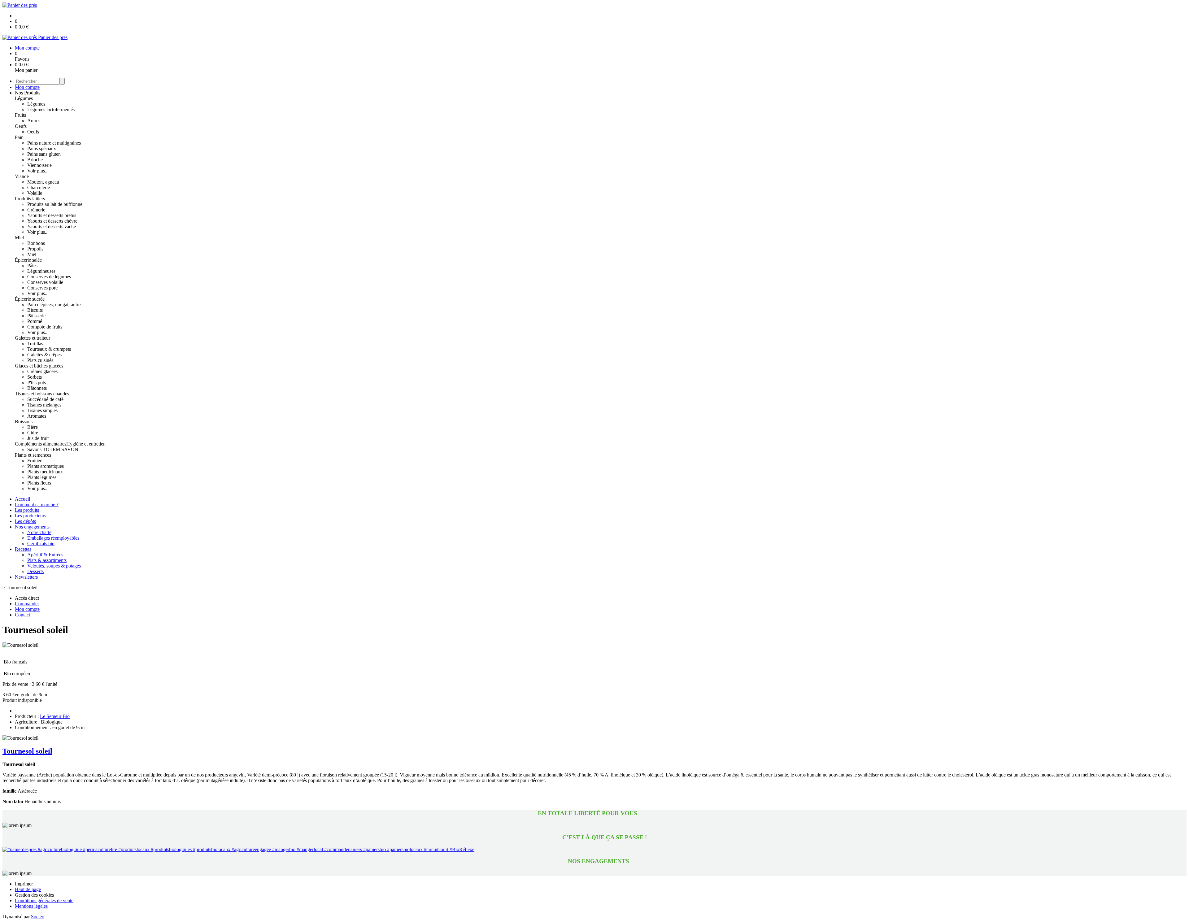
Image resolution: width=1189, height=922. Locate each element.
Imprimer (24, 883)
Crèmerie (36, 209)
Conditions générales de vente (44, 900)
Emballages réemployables (53, 538)
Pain (19, 137)
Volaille (34, 193)
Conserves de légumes (49, 276)
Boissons (24, 421)
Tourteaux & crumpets (49, 349)
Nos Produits (27, 92)
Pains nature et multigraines (54, 143)
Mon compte (27, 87)
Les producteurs (30, 515)
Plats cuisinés (40, 360)
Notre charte (39, 532)
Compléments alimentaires (40, 443)
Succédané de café (45, 399)
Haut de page (28, 889)
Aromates (36, 416)
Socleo (37, 916)
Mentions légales (31, 906)
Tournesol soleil (27, 751)
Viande (22, 176)
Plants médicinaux (45, 471)
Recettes (23, 549)
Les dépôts (25, 521)
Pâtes (32, 265)
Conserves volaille (45, 282)
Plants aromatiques (45, 466)
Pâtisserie (36, 315)
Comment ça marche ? (37, 504)
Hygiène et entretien (86, 443)
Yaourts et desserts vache (51, 226)
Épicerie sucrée (30, 299)
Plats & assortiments (47, 560)
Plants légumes (41, 477)
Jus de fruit (38, 438)
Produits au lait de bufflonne (54, 204)
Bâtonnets (37, 388)
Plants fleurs (39, 482)
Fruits (20, 115)
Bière (32, 427)
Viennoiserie (39, 165)
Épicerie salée (28, 260)
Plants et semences (33, 455)
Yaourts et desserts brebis (51, 215)
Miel (19, 237)
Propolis (35, 248)
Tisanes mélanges (44, 404)
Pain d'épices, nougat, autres (54, 304)
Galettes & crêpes (44, 354)
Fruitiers (35, 460)
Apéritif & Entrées (45, 554)
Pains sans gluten (44, 154)
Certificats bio (40, 543)
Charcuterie (38, 187)
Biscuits (35, 310)
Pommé (34, 321)
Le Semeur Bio (55, 716)
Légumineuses (41, 271)
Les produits (27, 510)
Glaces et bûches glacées (39, 365)
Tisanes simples (42, 410)
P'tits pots (36, 382)
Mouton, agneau (43, 182)
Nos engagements (32, 526)
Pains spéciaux (41, 148)
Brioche (35, 159)
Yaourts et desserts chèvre (52, 221)
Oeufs (21, 126)
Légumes (24, 98)
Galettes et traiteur (32, 338)
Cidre (32, 432)
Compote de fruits (44, 326)
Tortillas (35, 343)
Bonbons (36, 243)
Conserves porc (42, 287)
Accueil (22, 499)
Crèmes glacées (42, 371)
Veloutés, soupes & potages (54, 565)
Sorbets (34, 377)
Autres (33, 120)
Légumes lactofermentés (51, 109)
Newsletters (26, 577)
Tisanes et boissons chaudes (42, 393)
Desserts (35, 571)
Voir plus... (38, 170)
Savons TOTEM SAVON (52, 449)
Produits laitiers (30, 198)
